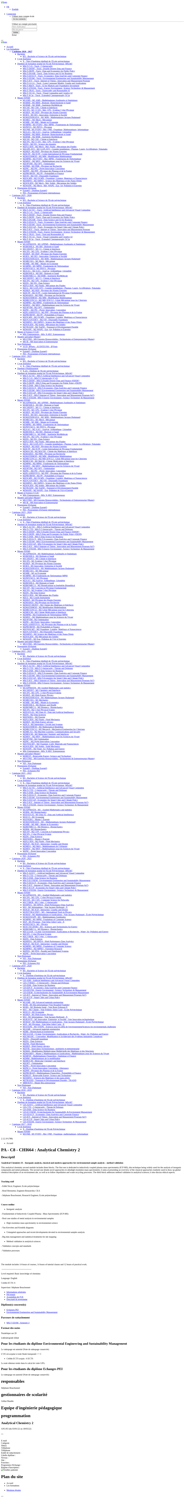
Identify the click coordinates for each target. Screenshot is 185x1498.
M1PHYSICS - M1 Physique (35, 578)
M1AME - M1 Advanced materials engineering (43, 1002)
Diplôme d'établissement (27, 368)
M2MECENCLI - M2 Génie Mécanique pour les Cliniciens (48, 610)
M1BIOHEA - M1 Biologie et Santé (38, 556)
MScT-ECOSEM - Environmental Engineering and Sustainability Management (56, 880)
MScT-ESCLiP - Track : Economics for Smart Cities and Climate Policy (53, 227)
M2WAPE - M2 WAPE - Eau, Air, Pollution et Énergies (47, 329)
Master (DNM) (23, 98)
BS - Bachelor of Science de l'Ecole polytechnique (44, 517)
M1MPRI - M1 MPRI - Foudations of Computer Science (47, 919)
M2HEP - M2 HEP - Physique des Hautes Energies (45, 151)
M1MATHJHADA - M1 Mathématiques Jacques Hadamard (48, 568)
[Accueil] (4, 2)
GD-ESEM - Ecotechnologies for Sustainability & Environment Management (56, 992)
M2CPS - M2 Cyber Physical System (39, 710)
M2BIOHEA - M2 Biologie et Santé (38, 583)
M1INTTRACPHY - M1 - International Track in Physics (47, 912)
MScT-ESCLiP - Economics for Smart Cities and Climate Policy (50, 800)
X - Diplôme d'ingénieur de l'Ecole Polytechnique (44, 1129)
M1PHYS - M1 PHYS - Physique (37, 127)
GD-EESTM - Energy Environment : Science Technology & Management (54, 990)
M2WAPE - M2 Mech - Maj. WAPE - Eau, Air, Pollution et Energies (52, 185)
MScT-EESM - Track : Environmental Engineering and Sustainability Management (58, 78)
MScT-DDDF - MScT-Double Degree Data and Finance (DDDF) (51, 381)
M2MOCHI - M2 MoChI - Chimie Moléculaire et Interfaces (48, 461)
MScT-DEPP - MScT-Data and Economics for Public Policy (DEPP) (52, 383)
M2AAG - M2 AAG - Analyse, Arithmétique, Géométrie (47, 132)
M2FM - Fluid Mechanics (34, 1044)
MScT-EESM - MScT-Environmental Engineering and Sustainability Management (58, 390)
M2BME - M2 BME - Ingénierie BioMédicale (42, 137)
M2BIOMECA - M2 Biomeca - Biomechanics (43, 707)
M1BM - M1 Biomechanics (34, 812)
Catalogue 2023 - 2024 (22, 512)
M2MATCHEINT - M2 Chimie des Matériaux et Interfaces (48, 605)
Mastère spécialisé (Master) (28, 337)
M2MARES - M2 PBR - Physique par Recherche (44, 295)
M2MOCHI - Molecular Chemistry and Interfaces (44, 1061)
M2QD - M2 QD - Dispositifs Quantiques (41, 176)
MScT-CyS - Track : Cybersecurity (38, 66)
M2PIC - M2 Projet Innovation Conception (41, 741)
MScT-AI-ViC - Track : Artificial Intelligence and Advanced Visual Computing (56, 210)
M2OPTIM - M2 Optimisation (36, 619)
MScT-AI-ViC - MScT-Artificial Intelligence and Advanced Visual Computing (56, 376)
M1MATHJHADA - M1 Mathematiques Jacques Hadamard (48, 697)
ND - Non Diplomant (32, 763)
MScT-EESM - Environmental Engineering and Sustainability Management (55, 797)
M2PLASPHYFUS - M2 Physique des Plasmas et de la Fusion (50, 624)
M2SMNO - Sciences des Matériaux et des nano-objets (46, 1078)
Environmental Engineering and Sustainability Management (32, 1312)
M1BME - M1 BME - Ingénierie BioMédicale (42, 105)
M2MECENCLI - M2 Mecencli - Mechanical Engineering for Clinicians (54, 729)
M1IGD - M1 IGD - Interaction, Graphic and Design (45, 910)
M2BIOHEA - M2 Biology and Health (39, 705)
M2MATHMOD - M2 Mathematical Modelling (43, 727)
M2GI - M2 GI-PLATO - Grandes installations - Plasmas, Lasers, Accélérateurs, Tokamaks (61, 288)
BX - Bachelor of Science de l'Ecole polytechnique (44, 56)
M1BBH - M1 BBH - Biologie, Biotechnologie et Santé (47, 103)
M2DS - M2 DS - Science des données (39, 144)
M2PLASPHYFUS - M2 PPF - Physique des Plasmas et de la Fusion (52, 312)
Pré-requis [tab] (11, 1294)
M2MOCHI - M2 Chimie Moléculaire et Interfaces (44, 612)
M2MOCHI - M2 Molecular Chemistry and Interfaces (46, 734)
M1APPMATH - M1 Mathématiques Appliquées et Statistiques (50, 554)
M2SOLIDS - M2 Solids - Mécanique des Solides (44, 324)
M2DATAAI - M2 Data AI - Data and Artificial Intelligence (48, 712)
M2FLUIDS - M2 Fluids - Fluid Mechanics (41, 719)
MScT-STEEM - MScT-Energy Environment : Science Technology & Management (58, 398)
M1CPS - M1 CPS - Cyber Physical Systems (42, 693)
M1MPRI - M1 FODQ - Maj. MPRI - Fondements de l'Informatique (52, 125)
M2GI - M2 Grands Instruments (36, 597)
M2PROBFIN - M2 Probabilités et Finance (41, 627)
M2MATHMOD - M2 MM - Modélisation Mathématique (47, 156)
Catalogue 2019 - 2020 (22, 966)
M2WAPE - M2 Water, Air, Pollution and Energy (44, 749)
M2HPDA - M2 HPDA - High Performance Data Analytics (48, 941)
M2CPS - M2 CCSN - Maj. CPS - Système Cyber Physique (48, 142)
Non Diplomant (24, 344)
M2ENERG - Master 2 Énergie (36, 839)
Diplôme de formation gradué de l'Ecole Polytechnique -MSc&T (44, 64)
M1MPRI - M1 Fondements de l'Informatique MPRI (45, 576)
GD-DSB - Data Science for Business (39, 985)
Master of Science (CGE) (28, 332)
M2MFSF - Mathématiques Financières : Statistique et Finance (49, 1056)
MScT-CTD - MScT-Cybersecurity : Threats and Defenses (48, 529)
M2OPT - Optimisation (33, 1063)
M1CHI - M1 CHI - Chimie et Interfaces (40, 107)
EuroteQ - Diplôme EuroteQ (35, 190)
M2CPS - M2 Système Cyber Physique (39, 590)
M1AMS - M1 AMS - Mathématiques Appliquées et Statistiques (50, 100)
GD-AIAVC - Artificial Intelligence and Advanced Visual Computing (52, 1105)
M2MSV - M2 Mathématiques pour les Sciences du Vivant (48, 617)
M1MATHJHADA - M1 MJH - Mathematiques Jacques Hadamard (51, 117)
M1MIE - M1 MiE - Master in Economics (41, 824)
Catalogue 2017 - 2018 (22, 1124)
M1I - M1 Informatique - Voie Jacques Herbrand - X (45, 907)
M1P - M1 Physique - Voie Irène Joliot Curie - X (43, 922)
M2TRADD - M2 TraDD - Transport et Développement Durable (50, 327)
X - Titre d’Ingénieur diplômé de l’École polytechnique (46, 61)
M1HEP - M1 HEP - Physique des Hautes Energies (45, 112)
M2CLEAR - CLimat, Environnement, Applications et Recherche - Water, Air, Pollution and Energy (65, 931)
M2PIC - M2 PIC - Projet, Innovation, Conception (44, 310)
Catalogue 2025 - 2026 (22, 195)
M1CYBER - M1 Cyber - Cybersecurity (40, 902)
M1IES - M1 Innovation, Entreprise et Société (42, 566)
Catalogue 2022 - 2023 (22, 651)
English (15, 9)
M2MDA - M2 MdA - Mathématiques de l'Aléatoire (45, 846)
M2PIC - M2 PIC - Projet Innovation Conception (44, 168)
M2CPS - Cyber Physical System (37, 834)
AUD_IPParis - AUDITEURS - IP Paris (40, 346)
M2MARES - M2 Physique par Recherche (41, 602)
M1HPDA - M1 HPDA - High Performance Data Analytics (48, 905)
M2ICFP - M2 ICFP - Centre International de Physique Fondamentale (52, 154)
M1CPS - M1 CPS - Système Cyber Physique (42, 251)
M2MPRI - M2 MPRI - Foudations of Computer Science (47, 946)
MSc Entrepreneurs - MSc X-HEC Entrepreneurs (44, 334)
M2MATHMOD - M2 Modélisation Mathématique (44, 607)
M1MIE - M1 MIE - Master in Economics (41, 702)
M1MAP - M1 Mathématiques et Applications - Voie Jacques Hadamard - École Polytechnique (63, 914)
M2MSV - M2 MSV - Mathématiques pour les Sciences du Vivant (51, 161)
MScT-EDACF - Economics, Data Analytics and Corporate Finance (52, 795)
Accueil (10, 47)
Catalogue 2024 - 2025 (22, 356)
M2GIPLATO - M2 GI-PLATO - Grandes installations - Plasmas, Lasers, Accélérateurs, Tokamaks (65, 149)
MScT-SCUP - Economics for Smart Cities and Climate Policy (49, 888)
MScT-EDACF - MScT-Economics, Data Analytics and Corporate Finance (55, 388)
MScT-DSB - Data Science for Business (40, 793)
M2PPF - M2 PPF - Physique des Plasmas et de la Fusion (47, 171)
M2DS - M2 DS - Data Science (36, 283)
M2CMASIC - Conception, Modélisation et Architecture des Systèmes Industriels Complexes (62, 1036)
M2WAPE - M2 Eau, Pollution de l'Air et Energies (44, 639)
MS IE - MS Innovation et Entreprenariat (40, 342)
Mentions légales (14, 1490)
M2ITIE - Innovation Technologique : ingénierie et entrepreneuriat (51, 1049)
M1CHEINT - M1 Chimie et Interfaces (39, 558)
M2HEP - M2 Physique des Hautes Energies (42, 600)
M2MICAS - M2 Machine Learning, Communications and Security (51, 732)
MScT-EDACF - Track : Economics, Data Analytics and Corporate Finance (55, 76)
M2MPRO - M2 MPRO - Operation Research (42, 949)
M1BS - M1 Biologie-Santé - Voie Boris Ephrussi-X (45, 1007)
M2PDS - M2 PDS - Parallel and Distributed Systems (46, 951)
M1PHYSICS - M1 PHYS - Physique (39, 268)
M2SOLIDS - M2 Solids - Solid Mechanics (41, 746)
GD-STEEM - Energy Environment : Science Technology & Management (54, 1122)
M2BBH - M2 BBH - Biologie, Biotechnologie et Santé (47, 134)
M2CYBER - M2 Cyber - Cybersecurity (40, 936)
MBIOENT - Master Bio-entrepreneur (39, 1083)
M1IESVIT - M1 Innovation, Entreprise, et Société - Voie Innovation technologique (58, 1019)
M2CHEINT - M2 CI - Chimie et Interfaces (41, 278)
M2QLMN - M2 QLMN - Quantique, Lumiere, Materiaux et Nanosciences (55, 178)
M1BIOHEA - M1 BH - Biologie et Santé (41, 246)
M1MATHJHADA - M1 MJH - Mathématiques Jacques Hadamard (51, 259)
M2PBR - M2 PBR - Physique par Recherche (42, 166)
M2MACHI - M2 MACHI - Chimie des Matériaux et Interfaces (50, 451)
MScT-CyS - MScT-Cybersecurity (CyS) (40, 378)
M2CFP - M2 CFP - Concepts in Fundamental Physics (46, 832)
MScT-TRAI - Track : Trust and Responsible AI (43, 234)
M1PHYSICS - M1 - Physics (35, 924)
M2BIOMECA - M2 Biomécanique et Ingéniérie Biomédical (49, 585)
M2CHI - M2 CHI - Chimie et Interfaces (40, 139)
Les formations (13, 49)
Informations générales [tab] (16, 1292)
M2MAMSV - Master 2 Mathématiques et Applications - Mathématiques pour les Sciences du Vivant (66, 1053)
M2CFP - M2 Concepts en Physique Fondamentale (44, 588)
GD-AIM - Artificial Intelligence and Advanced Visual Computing (51, 980)
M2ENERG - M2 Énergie (34, 717)
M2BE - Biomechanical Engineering (38, 1031)
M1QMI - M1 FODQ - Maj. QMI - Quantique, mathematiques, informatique (55, 1134)
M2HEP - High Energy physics (36, 1046)
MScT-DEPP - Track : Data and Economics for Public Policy (49, 71)
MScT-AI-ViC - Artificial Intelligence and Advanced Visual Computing (53, 788)
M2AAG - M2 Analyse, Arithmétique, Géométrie (44, 580)
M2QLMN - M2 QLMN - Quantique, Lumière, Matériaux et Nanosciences (55, 317)
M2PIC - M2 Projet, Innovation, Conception (42, 622)
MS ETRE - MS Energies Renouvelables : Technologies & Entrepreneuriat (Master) (59, 758)
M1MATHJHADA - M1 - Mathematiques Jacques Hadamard (49, 822)
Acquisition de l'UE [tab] (15, 1297)
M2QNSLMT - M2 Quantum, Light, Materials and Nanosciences (51, 744)
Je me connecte (19, 19)
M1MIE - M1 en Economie (34, 573)
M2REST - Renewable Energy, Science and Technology (47, 756)
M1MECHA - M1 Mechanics (35, 700)
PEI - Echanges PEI (31, 771)
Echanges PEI (13, 1310)
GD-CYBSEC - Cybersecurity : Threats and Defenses (46, 983)
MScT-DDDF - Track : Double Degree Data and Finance (47, 68)
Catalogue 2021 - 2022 (22, 773)
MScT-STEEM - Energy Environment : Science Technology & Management (55, 805)
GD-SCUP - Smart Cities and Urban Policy (41, 997)
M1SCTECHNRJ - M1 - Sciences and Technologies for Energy (50, 927)
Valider (15, 32)
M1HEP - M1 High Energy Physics (38, 695)
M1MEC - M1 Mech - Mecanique (37, 120)
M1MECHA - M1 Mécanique (35, 571)
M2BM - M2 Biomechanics (34, 829)
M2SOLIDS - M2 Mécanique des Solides (40, 636)
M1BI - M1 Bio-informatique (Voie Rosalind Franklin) (46, 1005)
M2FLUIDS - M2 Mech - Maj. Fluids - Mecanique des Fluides (50, 146)
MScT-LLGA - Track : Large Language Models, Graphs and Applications (54, 83)
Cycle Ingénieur (24, 59)
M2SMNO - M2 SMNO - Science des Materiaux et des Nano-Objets (52, 181)
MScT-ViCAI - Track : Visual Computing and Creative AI (47, 93)
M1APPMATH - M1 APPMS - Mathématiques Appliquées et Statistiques (54, 244)
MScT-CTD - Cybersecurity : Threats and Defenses (45, 790)
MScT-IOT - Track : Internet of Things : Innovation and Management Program (56, 81)
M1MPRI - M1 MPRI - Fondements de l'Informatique (46, 266)
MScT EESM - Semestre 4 (18, 1323)
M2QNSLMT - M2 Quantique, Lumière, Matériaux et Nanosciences (52, 629)
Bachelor (21, 54)
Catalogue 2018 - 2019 (22, 1090)
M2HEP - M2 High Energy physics (38, 722)
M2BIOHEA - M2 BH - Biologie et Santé (41, 273)
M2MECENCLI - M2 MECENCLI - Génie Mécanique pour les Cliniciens (55, 300)
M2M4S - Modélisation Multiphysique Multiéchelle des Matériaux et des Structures (58, 1051)
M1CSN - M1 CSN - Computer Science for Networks (46, 900)
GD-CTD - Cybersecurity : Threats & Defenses (43, 1107)
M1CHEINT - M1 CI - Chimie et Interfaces (41, 249)
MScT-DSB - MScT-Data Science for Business (43, 385)
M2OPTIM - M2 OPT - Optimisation (39, 164)
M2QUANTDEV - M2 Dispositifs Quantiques (43, 632)
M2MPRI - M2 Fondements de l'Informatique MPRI (45, 615)
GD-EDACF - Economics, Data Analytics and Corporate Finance (51, 1114)
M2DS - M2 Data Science (34, 593)
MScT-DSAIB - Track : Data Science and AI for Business (47, 73)
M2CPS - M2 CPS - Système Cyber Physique (42, 281)
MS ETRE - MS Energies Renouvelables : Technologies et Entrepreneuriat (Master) (58, 339)
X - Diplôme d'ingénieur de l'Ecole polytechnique (44, 975)
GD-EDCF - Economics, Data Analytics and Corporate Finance (50, 988)
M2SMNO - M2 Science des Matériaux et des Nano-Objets (48, 634)
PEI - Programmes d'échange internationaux (41, 193)
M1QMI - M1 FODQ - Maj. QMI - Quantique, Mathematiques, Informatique (56, 129)
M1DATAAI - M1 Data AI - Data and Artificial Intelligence (48, 814)
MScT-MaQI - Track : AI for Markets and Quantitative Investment (51, 86)
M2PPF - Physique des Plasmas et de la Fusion (43, 1070)
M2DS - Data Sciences (32, 836)
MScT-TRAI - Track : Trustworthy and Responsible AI (46, 90)
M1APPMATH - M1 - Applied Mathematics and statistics (47, 810)
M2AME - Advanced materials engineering (41, 1029)
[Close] (2, 1496)
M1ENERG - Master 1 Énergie (36, 819)
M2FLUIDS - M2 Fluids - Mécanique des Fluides (44, 285)
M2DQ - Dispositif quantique (35, 1039)
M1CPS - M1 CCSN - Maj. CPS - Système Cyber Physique (48, 110)
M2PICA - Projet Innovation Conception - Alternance (46, 1068)
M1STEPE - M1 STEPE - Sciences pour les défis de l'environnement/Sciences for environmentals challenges (69, 1027)
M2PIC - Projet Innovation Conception (39, 851)
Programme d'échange (26, 188)
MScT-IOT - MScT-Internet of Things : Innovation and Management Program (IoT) (58, 395)
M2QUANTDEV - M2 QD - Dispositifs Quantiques (45, 320)
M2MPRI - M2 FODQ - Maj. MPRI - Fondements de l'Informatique (52, 159)
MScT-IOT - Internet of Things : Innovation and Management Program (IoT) (55, 802)
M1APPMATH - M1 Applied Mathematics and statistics (47, 688)
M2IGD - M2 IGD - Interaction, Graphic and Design (45, 844)
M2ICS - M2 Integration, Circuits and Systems (43, 724)
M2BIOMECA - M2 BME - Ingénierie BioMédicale (45, 276)
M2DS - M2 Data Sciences (34, 715)
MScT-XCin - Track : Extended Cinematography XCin (46, 95)
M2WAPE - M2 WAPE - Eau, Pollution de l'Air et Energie (48, 490)
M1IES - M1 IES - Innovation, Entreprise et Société (45, 115)
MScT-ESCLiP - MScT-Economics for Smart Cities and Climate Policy (53, 393)
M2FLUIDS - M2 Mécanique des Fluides (40, 595)
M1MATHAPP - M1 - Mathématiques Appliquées (44, 917)
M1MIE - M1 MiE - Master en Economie (40, 122)
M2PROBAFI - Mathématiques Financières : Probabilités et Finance (52, 1073)
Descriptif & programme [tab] (17, 1299)
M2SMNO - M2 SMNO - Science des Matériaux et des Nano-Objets (52, 322)
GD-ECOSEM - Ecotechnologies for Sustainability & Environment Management (57, 1112)
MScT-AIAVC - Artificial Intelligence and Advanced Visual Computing (53, 873)
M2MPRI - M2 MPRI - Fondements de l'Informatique (46, 302)
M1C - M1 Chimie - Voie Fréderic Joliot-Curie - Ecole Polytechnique (52, 1010)
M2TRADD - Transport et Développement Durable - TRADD (49, 1080)
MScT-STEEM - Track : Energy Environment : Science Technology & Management (59, 88)
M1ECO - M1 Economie (33, 817)
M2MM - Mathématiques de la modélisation (41, 1058)
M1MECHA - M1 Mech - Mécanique (39, 261)
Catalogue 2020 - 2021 (22, 858)
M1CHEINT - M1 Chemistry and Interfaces (41, 690)
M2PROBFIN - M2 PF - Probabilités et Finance (43, 173)
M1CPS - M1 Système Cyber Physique (39, 561)
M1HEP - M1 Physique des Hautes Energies (42, 563)
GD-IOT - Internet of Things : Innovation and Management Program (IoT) (54, 995)
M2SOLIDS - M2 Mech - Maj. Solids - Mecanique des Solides (50, 183)
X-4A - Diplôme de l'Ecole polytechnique (41, 371)
